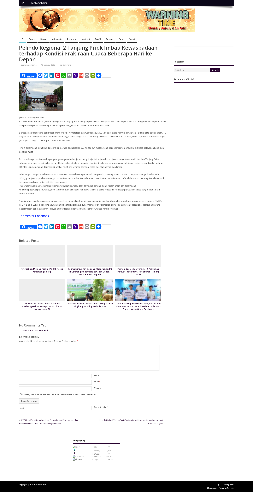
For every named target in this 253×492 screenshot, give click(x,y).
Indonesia (57, 39)
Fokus (32, 39)
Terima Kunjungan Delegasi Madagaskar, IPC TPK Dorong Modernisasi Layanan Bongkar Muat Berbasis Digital (90, 272)
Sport (132, 39)
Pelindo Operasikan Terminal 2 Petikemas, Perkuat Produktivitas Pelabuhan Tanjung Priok (138, 272)
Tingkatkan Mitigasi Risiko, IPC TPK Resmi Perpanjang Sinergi (42, 270)
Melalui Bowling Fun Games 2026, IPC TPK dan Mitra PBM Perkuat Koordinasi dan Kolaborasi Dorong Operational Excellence (138, 306)
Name (97, 375)
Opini (121, 39)
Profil (98, 39)
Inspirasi (85, 39)
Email (97, 381)
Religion (71, 39)
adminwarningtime (29, 65)
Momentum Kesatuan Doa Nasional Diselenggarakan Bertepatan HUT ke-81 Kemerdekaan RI (42, 306)
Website (97, 388)
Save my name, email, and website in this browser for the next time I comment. (59, 394)
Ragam (109, 39)
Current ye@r (101, 407)
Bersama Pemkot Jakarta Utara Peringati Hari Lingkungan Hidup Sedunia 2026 (90, 305)
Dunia (43, 39)
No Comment (65, 65)
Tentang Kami (39, 3)
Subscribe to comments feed (35, 330)
